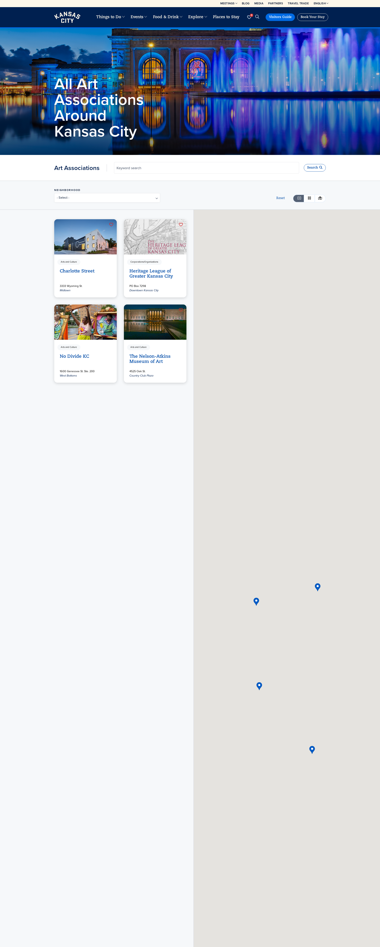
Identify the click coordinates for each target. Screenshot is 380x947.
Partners (275, 3)
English (320, 3)
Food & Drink (166, 17)
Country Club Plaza (141, 376)
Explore (195, 17)
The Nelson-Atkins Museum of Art (150, 359)
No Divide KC (74, 356)
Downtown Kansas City (144, 290)
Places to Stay (226, 17)
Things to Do (108, 17)
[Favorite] (111, 225)
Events (137, 17)
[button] (259, 686)
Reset (280, 198)
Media (259, 3)
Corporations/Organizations (144, 262)
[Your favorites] (249, 17)
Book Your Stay (313, 17)
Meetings (227, 3)
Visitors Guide (280, 17)
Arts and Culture (69, 262)
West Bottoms (68, 376)
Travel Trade (298, 3)
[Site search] (257, 17)
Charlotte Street (77, 271)
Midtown (65, 290)
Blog (246, 3)
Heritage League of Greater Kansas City (151, 274)
